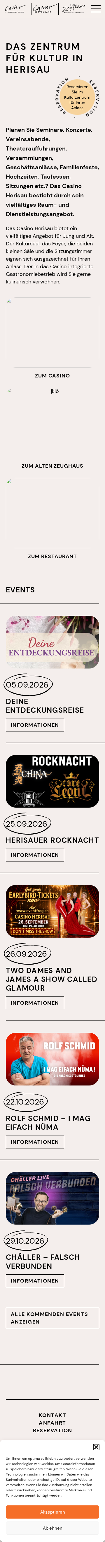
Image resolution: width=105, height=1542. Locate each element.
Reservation (52, 1430)
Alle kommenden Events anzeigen (49, 1318)
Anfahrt (52, 1422)
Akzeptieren (52, 1512)
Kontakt (52, 1415)
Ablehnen (52, 1528)
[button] (96, 1447)
